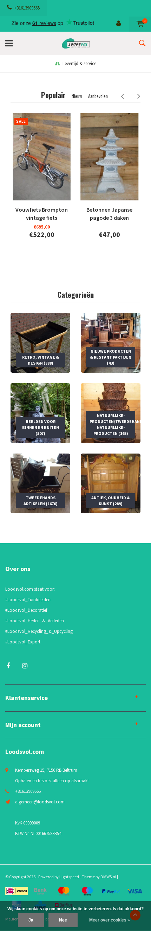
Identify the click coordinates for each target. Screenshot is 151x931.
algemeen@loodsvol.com (40, 802)
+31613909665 (27, 8)
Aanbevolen (98, 95)
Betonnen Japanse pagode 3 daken (109, 213)
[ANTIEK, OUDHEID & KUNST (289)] (110, 483)
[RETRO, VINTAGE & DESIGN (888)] (40, 342)
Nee (63, 920)
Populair (53, 95)
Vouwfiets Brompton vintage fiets (41, 213)
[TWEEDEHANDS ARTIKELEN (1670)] (40, 483)
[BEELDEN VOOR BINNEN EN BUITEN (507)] (40, 413)
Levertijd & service (79, 63)
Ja (30, 920)
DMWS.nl (108, 876)
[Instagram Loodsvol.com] (25, 666)
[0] (140, 24)
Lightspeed (69, 876)
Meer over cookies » (109, 920)
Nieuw (77, 95)
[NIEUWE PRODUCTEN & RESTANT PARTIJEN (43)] (110, 342)
